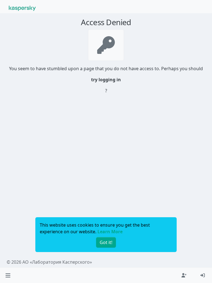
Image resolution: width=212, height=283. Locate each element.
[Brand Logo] (22, 7)
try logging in (106, 80)
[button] (8, 275)
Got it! (106, 242)
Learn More (110, 232)
